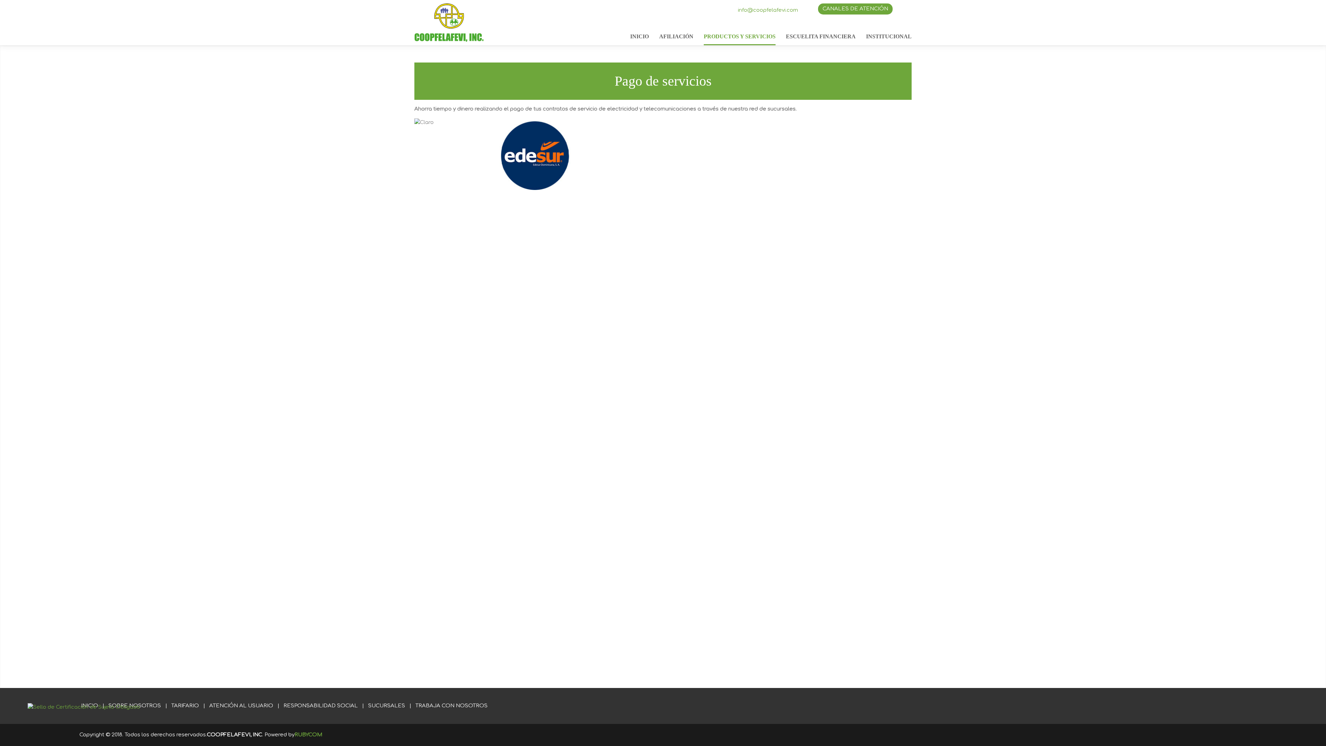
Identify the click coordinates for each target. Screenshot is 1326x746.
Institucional (889, 36)
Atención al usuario (241, 706)
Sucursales (386, 706)
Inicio (639, 36)
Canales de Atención (855, 9)
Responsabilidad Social (321, 706)
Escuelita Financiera (821, 36)
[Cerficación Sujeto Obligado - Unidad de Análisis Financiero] (84, 707)
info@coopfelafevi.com (768, 10)
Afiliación (676, 36)
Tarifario (185, 706)
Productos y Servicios (740, 36)
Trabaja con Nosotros (451, 706)
